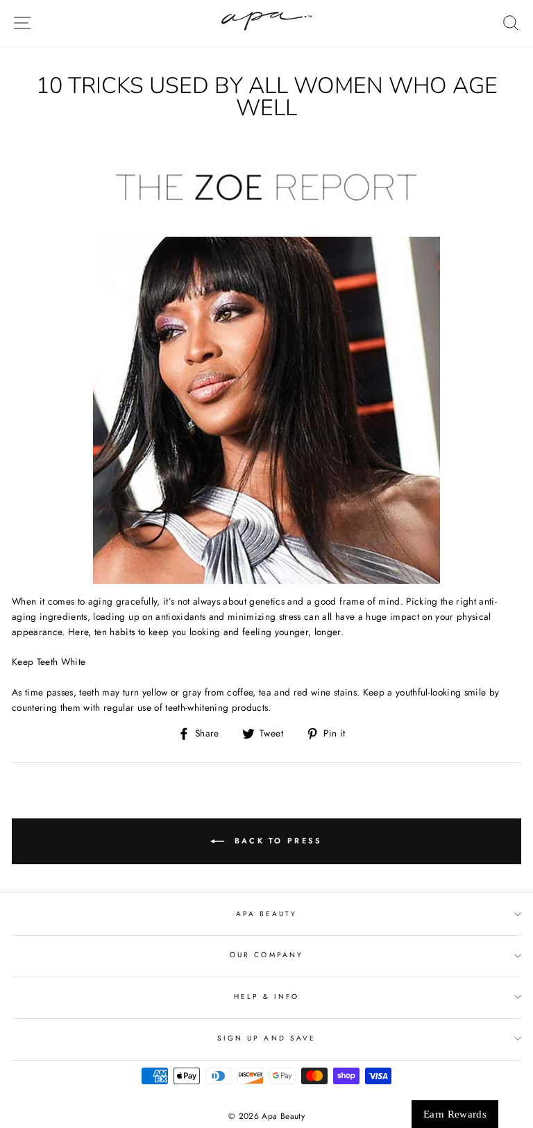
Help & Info (267, 996)
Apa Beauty (267, 914)
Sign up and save (266, 1038)
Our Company (266, 955)
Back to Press (276, 840)
